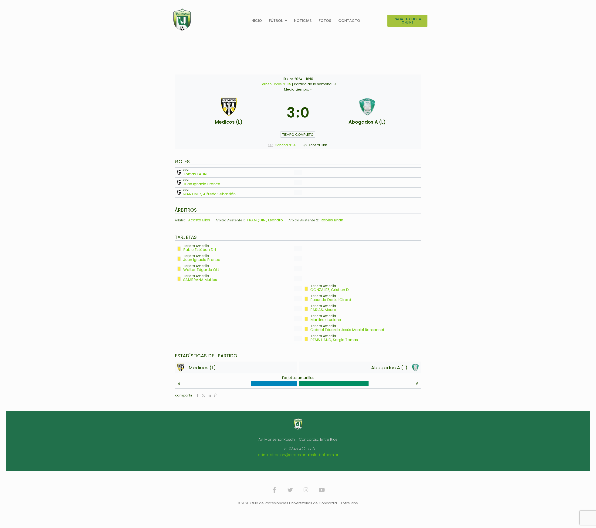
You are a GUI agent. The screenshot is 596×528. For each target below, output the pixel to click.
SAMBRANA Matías (200, 279)
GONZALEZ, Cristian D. (329, 289)
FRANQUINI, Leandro (265, 220)
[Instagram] (306, 490)
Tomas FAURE (195, 174)
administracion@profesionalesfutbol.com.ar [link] (298, 454)
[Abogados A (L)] (367, 112)
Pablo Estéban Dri (199, 249)
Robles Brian (332, 220)
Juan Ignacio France (201, 184)
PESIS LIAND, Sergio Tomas (334, 339)
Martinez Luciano (325, 319)
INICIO (256, 20)
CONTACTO (349, 20)
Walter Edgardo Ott (201, 269)
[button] (278, 20)
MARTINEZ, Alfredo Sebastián (209, 194)
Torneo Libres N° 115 (276, 84)
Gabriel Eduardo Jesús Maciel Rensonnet (347, 329)
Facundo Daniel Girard (330, 299)
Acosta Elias (199, 220)
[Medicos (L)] (229, 112)
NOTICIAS (303, 20)
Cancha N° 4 (285, 145)
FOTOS (325, 20)
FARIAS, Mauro (323, 309)
